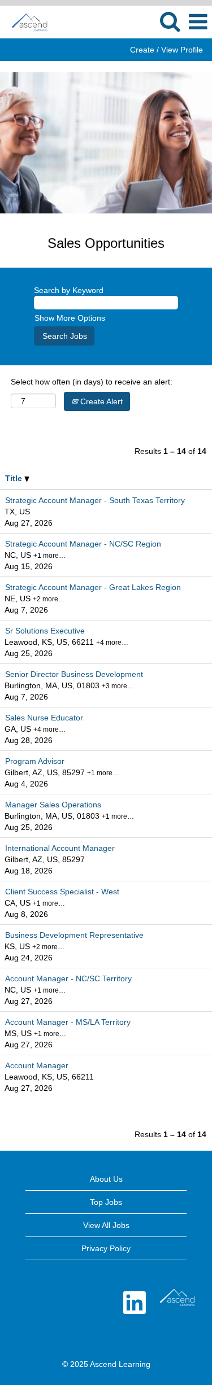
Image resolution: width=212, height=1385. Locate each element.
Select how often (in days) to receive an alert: (91, 381)
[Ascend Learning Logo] (177, 1297)
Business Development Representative (74, 935)
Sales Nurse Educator (44, 717)
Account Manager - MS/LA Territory (68, 1021)
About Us (106, 1178)
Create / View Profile (166, 49)
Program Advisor (34, 761)
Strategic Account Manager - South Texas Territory (95, 500)
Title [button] (14, 478)
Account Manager (36, 1065)
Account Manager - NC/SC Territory (68, 978)
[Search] (169, 21)
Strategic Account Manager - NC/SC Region (83, 543)
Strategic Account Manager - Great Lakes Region (93, 587)
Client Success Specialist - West (62, 891)
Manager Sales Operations (53, 804)
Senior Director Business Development (74, 674)
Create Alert (100, 401)
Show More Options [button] (69, 317)
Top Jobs (106, 1202)
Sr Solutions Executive (45, 630)
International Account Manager (60, 848)
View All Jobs (106, 1225)
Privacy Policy (106, 1248)
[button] (198, 22)
